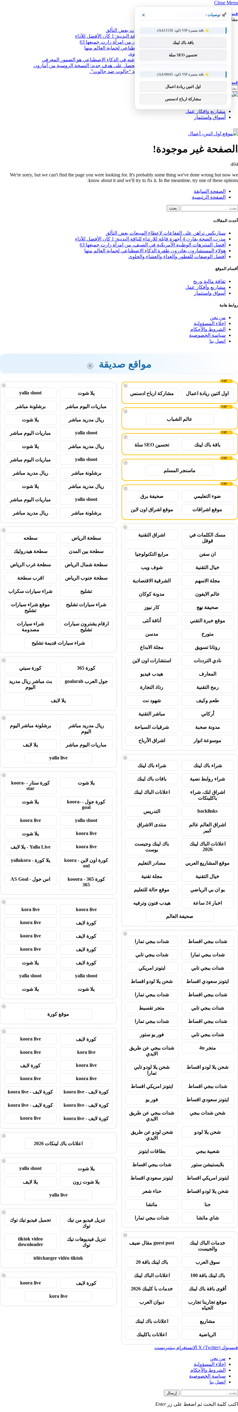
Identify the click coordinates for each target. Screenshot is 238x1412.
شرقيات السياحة (151, 727)
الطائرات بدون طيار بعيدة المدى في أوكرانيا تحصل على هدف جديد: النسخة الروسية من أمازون (129, 65)
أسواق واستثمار (210, 117)
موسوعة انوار (207, 740)
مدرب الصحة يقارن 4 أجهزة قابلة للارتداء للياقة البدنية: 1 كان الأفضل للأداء (150, 238)
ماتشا (151, 1204)
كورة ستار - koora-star (30, 785)
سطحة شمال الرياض (86, 564)
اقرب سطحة (30, 577)
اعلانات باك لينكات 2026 (58, 1143)
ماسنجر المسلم (180, 470)
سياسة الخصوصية (207, 335)
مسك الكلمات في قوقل (207, 537)
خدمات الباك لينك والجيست (207, 1245)
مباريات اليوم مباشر (86, 406)
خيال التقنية (207, 567)
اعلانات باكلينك (152, 1334)
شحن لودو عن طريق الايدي (152, 1134)
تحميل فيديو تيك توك (30, 1220)
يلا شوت (86, 393)
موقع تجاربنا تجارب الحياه (207, 1304)
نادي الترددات (207, 660)
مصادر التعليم (152, 863)
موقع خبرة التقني (207, 620)
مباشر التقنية (152, 713)
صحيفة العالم (179, 916)
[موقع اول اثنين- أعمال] (213, 133)
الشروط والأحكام (208, 329)
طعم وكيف (207, 700)
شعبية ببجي (207, 1151)
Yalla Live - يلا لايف (31, 846)
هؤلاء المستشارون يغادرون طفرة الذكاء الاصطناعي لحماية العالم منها (155, 250)
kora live (30, 909)
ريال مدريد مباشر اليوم (86, 728)
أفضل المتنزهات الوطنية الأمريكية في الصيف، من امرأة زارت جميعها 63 (153, 244)
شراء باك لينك (207, 765)
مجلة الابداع (152, 647)
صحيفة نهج (207, 607)
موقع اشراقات (207, 509)
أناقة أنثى (152, 620)
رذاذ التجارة (151, 687)
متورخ (207, 633)
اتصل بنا (217, 341)
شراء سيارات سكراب (30, 591)
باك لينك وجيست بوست (151, 846)
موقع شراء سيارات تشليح (30, 607)
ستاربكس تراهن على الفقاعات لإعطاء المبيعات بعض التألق (166, 233)
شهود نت (152, 700)
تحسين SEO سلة (151, 444)
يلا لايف (58, 700)
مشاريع (207, 1321)
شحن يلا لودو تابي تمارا (152, 1069)
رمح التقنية (207, 687)
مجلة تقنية (151, 876)
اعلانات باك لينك (151, 1321)
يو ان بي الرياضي (207, 889)
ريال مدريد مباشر (86, 419)
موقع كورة (58, 1014)
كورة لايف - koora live (86, 1091)
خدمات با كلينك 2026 (152, 1288)
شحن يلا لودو (207, 1132)
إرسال (171, 1393)
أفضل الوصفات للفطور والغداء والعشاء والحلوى (177, 256)
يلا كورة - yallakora (30, 860)
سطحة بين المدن (86, 551)
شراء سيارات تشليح (86, 604)
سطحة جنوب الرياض (86, 577)
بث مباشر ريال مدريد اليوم (30, 684)
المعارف (207, 673)
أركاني (207, 713)
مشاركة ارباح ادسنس (152, 393)
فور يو (152, 1099)
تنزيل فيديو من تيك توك (86, 1222)
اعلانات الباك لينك (152, 792)
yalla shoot (30, 392)
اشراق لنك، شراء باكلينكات (207, 795)
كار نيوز (152, 607)
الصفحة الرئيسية (209, 197)
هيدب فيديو (151, 673)
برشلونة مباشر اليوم (30, 725)
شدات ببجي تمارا (152, 941)
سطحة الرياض (86, 538)
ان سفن (207, 554)
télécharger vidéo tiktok (58, 1258)
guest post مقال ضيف (151, 1242)
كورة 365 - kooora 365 (86, 881)
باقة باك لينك (207, 444)
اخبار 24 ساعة (207, 903)
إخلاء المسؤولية (210, 323)
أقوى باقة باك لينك (207, 1288)
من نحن (218, 317)
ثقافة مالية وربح (209, 281)
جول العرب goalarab (86, 681)
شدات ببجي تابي (151, 954)
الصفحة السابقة (210, 191)
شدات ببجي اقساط (207, 941)
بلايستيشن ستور (207, 1164)
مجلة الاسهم (207, 580)
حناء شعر (151, 1191)
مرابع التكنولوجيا (152, 554)
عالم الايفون (207, 594)
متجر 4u (207, 1047)
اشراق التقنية (151, 534)
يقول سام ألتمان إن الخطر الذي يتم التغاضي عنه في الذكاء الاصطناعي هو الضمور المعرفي (134, 59)
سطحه (30, 538)
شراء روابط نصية (207, 778)
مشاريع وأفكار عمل (205, 111)
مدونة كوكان (152, 594)
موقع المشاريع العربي (207, 863)
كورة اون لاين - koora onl (86, 863)
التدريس (151, 811)
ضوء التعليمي (207, 496)
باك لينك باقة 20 (152, 1262)
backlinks (207, 811)
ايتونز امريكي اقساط (152, 1086)
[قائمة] (235, 129)
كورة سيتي (30, 668)
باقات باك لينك (151, 778)
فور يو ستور (152, 1034)
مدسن (151, 633)
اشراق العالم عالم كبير (207, 827)
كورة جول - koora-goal (86, 804)
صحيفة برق (152, 496)
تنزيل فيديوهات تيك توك (86, 1242)
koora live (30, 820)
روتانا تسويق (207, 647)
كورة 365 (86, 668)
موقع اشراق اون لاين (152, 509)
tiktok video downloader (30, 1241)
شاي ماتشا (207, 1217)
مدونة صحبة (207, 727)
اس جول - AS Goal (30, 879)
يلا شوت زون (86, 1181)
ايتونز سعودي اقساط (207, 981)
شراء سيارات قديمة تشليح (58, 642)
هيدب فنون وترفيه (151, 903)
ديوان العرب (151, 1302)
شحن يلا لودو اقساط (152, 981)
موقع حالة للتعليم (152, 889)
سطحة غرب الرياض (30, 564)
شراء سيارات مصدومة (30, 626)
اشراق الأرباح (152, 740)
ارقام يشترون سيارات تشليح (86, 626)
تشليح (86, 591)
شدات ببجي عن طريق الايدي (151, 1050)
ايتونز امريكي (152, 968)
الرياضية (207, 1334)
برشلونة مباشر (30, 406)
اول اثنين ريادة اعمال (207, 393)
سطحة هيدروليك (30, 551)
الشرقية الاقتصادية (152, 580)
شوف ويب (152, 567)
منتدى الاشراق (151, 824)
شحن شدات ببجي (207, 1112)
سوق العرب (208, 1262)
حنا (208, 1204)
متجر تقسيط (152, 1007)
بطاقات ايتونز (151, 1151)
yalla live (58, 757)
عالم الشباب (179, 419)
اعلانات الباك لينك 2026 (208, 846)
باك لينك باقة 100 (207, 1275)
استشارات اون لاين (151, 660)
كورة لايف (86, 922)
